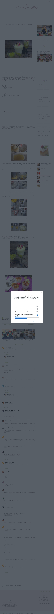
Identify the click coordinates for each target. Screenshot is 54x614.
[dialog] (27, 307)
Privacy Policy (32, 321)
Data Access (27, 321)
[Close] (41, 293)
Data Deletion (22, 321)
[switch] (37, 306)
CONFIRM (20, 318)
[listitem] (27, 304)
